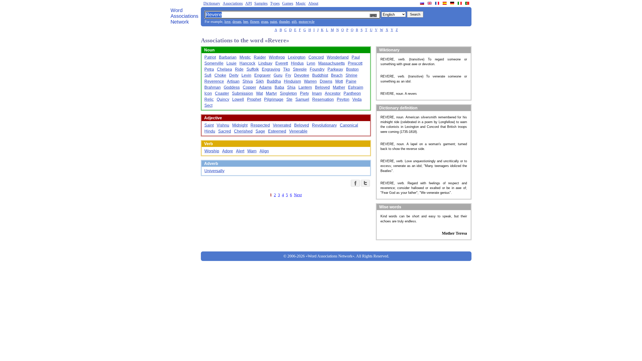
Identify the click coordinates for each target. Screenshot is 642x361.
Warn (252, 151)
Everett (281, 63)
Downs (326, 81)
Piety (304, 93)
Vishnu (223, 125)
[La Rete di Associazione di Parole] (460, 3)
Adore (227, 151)
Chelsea (224, 69)
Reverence (214, 81)
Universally (214, 171)
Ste (289, 99)
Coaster (222, 93)
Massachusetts (331, 63)
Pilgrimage (273, 99)
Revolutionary (324, 125)
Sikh (260, 81)
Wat (259, 93)
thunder (284, 22)
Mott (339, 81)
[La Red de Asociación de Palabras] (445, 3)
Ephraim (355, 87)
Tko (286, 69)
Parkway (335, 69)
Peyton (343, 99)
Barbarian (227, 57)
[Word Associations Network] (430, 3)
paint (273, 22)
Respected (260, 125)
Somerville (213, 63)
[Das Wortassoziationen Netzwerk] (452, 3)
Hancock (247, 63)
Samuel (302, 99)
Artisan (233, 81)
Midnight (240, 125)
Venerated (282, 125)
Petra (209, 69)
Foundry (317, 69)
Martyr (271, 93)
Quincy (223, 99)
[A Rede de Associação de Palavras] (467, 3)
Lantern (305, 87)
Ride (239, 69)
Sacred (224, 131)
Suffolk (253, 69)
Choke (220, 75)
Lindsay (265, 63)
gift (294, 22)
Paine (351, 81)
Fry (288, 75)
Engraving (271, 69)
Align (264, 151)
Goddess (232, 87)
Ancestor (333, 93)
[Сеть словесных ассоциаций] (422, 3)
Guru (278, 75)
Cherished (243, 131)
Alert (240, 151)
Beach (337, 75)
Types (275, 3)
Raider (260, 57)
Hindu (209, 131)
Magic (301, 3)
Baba (279, 87)
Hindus (297, 63)
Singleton (288, 93)
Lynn (311, 63)
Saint (209, 125)
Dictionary (211, 3)
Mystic (245, 57)
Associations (233, 3)
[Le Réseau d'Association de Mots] (437, 3)
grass (264, 22)
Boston (352, 69)
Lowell (238, 99)
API (248, 3)
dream (236, 22)
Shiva (248, 81)
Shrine (351, 75)
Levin (246, 75)
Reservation (323, 99)
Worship (211, 151)
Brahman (212, 87)
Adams (265, 87)
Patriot (210, 57)
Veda (357, 99)
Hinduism (292, 81)
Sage (260, 131)
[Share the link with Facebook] (355, 183)
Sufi (207, 75)
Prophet (254, 99)
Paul (356, 57)
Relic (209, 99)
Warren (310, 81)
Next (298, 195)
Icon (208, 93)
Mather (339, 87)
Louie (231, 63)
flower (254, 22)
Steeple (300, 69)
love (227, 22)
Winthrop (277, 57)
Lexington (296, 57)
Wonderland (338, 57)
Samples (261, 3)
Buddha (274, 81)
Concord (316, 57)
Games (287, 3)
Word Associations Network (184, 16)
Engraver (262, 75)
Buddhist (320, 75)
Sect (208, 105)
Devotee (301, 75)
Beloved (322, 87)
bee (245, 22)
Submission (242, 93)
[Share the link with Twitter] (365, 183)
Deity (233, 75)
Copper (249, 87)
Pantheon (352, 93)
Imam (317, 93)
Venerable (298, 131)
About (313, 3)
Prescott (355, 63)
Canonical (349, 125)
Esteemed (277, 131)
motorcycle (306, 22)
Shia (291, 87)
